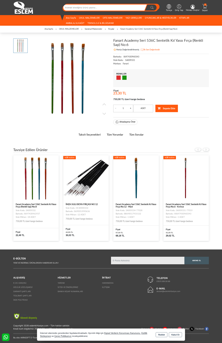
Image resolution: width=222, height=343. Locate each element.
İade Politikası (20, 300)
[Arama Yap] (152, 8)
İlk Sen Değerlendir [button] (151, 50)
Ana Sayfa (71, 17)
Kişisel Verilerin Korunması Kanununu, (122, 333)
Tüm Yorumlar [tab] (115, 134)
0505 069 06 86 (163, 281)
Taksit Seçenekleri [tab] (90, 134)
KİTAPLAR (184, 17)
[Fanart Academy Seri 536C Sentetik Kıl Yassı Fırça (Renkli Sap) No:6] (69, 78)
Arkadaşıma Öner (127, 122)
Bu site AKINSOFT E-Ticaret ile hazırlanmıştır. (34, 337)
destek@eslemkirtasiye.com (168, 291)
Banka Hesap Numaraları (70, 291)
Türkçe (169, 10)
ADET (143, 108)
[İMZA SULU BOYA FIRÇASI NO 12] (86, 178)
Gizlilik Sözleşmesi (22, 287)
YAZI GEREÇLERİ (133, 17)
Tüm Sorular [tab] (136, 134)
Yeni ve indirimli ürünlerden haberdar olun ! (36, 263)
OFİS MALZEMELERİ (112, 17)
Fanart (126, 64)
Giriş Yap (179, 10)
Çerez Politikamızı (63, 336)
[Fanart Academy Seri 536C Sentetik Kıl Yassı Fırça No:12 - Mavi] (136, 178)
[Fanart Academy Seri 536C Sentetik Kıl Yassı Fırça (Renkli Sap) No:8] (36, 178)
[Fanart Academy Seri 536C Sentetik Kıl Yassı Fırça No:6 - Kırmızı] (186, 178)
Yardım (61, 283)
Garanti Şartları (22, 291)
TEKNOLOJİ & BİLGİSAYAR (100, 23)
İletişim (106, 287)
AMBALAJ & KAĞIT (75, 23)
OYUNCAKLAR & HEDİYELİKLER (160, 17)
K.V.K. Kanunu (19, 283)
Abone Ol (196, 260)
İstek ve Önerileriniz (68, 287)
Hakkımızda (107, 283)
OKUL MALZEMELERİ (89, 17)
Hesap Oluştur (192, 10)
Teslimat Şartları (22, 295)
